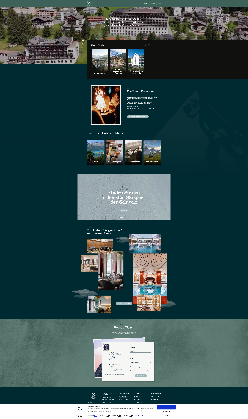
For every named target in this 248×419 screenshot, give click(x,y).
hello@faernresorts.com (109, 402)
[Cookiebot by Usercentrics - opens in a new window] (79, 416)
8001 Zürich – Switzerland (109, 399)
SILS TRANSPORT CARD (139, 401)
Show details (138, 415)
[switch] (108, 416)
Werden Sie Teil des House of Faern (138, 116)
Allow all (166, 407)
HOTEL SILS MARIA (123, 399)
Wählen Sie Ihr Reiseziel (124, 303)
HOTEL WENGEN (123, 398)
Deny (166, 415)
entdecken (124, 210)
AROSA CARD (137, 399)
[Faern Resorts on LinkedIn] (152, 397)
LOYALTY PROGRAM (138, 402)
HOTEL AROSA (122, 396)
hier (143, 367)
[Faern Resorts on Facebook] (159, 397)
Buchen (153, 3)
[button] (90, 5)
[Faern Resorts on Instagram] (155, 397)
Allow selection (166, 411)
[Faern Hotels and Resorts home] (90, 2)
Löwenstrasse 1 (106, 397)
